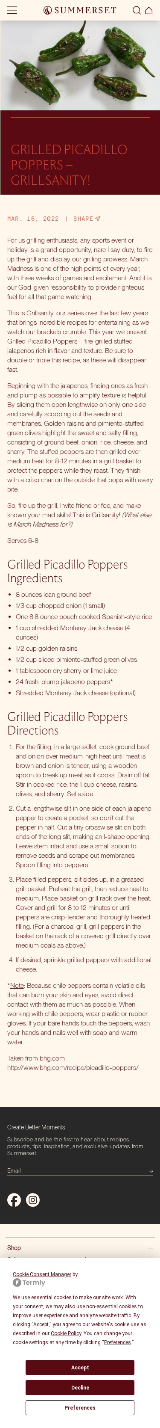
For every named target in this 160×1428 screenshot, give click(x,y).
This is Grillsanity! (96, 515)
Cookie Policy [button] (66, 1333)
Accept (80, 1368)
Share (83, 218)
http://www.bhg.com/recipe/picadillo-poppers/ (73, 1068)
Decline (80, 1388)
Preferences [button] (117, 1342)
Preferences (80, 1408)
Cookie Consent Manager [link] (42, 1274)
